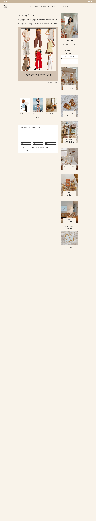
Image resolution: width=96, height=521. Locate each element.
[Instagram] (4, 1)
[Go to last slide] (21, 107)
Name (22, 143)
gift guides (54, 6)
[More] (55, 82)
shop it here (69, 247)
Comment (22, 128)
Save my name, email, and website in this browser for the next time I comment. (35, 147)
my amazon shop (64, 6)
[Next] (55, 107)
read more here (69, 50)
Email (34, 143)
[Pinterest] (6, 1)
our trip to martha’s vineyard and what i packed (49, 89)
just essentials (24, 113)
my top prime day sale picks (23, 89)
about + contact (45, 6)
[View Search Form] (94, 6)
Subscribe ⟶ (90, 1)
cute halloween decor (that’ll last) (50, 114)
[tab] (36, 117)
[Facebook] (3, 1)
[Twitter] (8, 1)
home (69, 222)
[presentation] (25, 105)
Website (46, 143)
